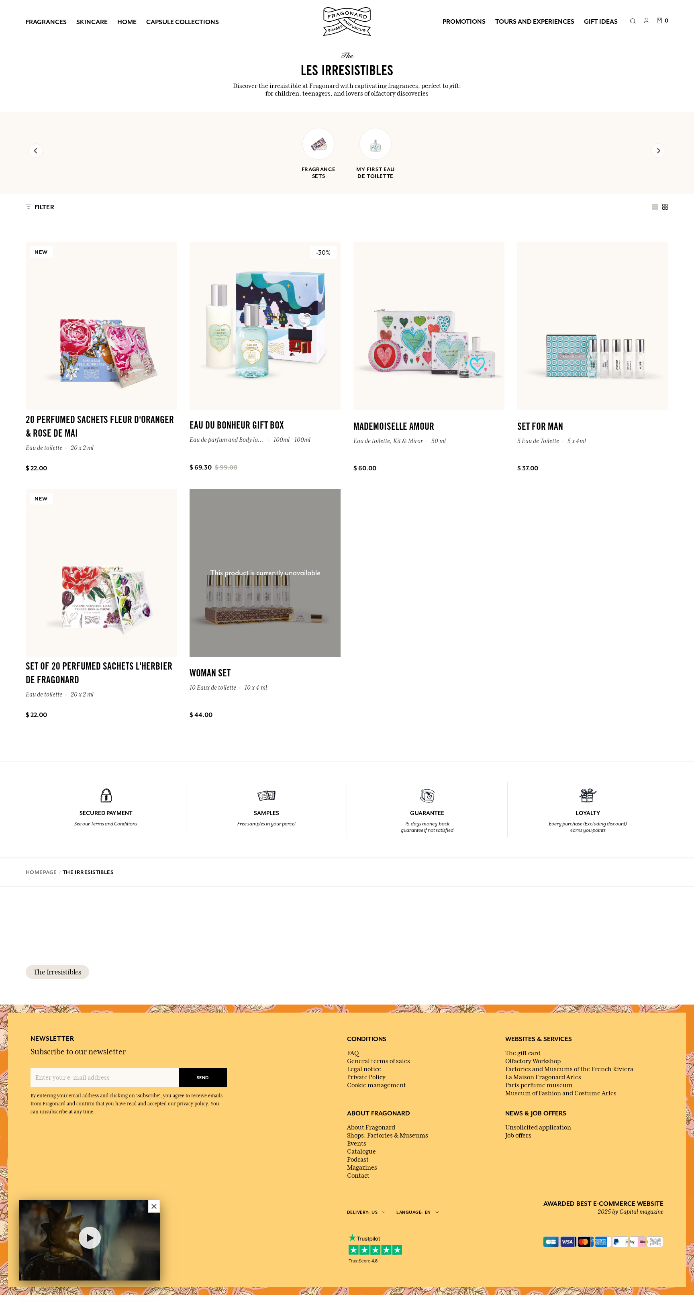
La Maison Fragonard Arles (543, 1077)
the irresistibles (57, 972)
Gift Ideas (601, 21)
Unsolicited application (538, 1127)
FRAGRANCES (46, 22)
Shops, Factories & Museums (387, 1135)
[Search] (633, 21)
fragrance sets (318, 173)
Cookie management (376, 1085)
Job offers (518, 1135)
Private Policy (366, 1077)
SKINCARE (92, 22)
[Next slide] (658, 150)
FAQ (353, 1053)
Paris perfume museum (539, 1085)
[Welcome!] (347, 20)
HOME (127, 22)
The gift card (523, 1053)
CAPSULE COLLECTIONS (182, 22)
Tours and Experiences (534, 21)
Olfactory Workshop (533, 1061)
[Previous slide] (36, 150)
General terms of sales (378, 1061)
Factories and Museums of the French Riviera (569, 1069)
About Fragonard (371, 1127)
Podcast (358, 1159)
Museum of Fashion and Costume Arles (560, 1093)
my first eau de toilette (375, 173)
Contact (358, 1175)
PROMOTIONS (464, 21)
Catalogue (361, 1151)
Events (356, 1143)
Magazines (362, 1167)
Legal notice (364, 1069)
